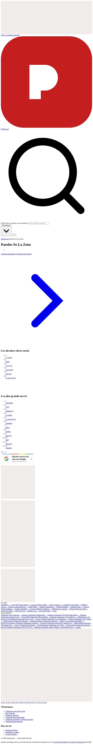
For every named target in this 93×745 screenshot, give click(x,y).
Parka (7, 362)
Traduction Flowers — (56, 621)
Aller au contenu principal (10, 35)
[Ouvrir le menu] (15, 235)
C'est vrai (8, 366)
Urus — (39, 611)
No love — (25, 611)
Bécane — (26, 607)
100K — (48, 605)
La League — (67, 609)
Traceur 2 (8, 444)
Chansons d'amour (12, 715)
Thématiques (6, 226)
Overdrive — (50, 609)
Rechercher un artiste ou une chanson (14, 223)
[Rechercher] (13, 235)
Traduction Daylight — (34, 625)
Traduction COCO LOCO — (26, 627)
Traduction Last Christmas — (60, 619)
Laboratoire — (53, 607)
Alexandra (9, 403)
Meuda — (69, 607)
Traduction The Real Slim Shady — (70, 615)
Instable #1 (9, 411)
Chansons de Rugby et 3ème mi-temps (19, 719)
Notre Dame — (30, 605)
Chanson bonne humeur (14, 721)
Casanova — (62, 605)
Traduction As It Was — (62, 625)
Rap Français (10, 713)
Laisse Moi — (78, 605)
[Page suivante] (4, 452)
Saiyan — (10, 607)
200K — (39, 607)
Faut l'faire (9, 370)
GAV (7, 407)
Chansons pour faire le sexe (15, 711)
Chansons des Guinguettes (14, 717)
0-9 (45, 702)
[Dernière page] (6, 452)
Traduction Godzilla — (34, 623)
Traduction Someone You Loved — (28, 619)
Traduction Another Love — (15, 617)
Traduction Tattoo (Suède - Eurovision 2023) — (61, 627)
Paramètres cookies (12, 732)
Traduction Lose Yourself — (14, 615)
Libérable (8, 423)
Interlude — (31, 609)
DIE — (51, 611)
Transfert (8, 448)
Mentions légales (11, 730)
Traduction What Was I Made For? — (65, 623)
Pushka (8, 432)
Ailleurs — (13, 609)
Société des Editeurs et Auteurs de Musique (69, 742)
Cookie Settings (11, 734)
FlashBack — (10, 605)
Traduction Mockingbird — (43, 617)
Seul (7, 440)
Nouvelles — (12, 611)
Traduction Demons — (28, 621)
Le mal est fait (10, 378)
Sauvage (8, 374)
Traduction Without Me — (41, 615)
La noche (8, 358)
